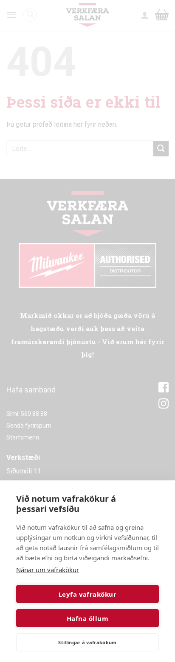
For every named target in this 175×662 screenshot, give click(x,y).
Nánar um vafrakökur (47, 569)
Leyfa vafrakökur (87, 594)
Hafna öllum (87, 618)
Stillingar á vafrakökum (87, 642)
